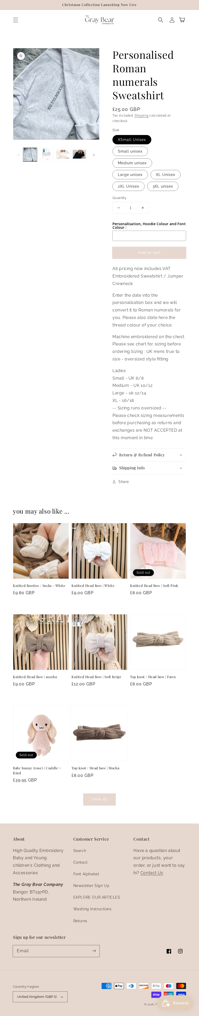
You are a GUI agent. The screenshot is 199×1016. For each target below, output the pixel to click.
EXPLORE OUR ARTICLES (96, 897)
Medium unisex (132, 163)
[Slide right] (94, 154)
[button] (15, 20)
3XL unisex (163, 186)
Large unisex (130, 175)
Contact (80, 862)
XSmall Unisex (132, 140)
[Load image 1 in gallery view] (30, 155)
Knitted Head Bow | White (93, 585)
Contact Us (151, 872)
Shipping (141, 115)
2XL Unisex (128, 186)
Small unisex (130, 151)
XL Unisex (165, 175)
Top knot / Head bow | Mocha (95, 768)
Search (79, 851)
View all (99, 799)
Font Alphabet (86, 874)
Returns (80, 921)
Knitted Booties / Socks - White (39, 585)
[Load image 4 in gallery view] (80, 155)
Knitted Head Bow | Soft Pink (154, 585)
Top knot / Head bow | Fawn (153, 676)
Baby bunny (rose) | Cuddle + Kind (37, 770)
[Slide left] (18, 154)
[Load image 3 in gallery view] (63, 155)
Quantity (119, 198)
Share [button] (123, 482)
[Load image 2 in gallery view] (47, 155)
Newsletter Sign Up (91, 886)
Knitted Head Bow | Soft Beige (96, 676)
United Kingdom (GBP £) (37, 997)
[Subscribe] (94, 951)
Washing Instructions (92, 909)
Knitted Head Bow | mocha (35, 676)
